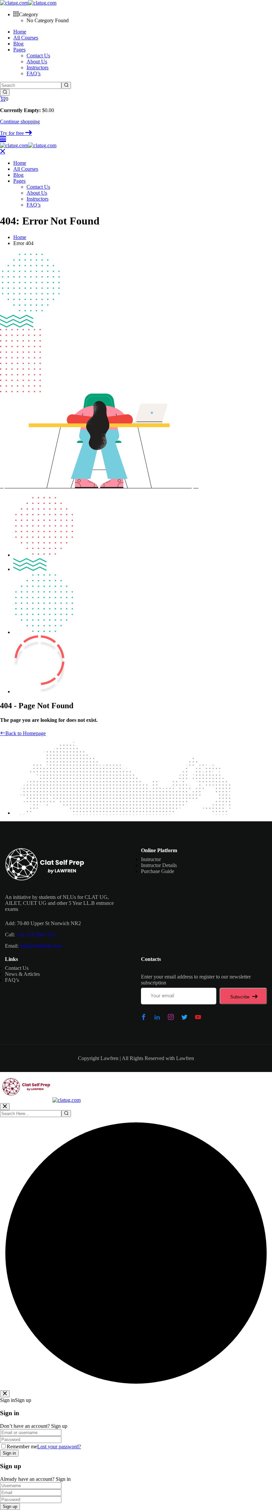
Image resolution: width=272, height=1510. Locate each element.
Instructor (151, 859)
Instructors (37, 67)
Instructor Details (159, 865)
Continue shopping (20, 121)
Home (19, 31)
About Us (37, 61)
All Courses (25, 37)
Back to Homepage (25, 733)
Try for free (12, 133)
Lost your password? (59, 1446)
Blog (18, 43)
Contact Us (38, 55)
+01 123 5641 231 (35, 934)
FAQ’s (33, 73)
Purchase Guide (157, 871)
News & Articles (22, 974)
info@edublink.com (41, 946)
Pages (19, 49)
